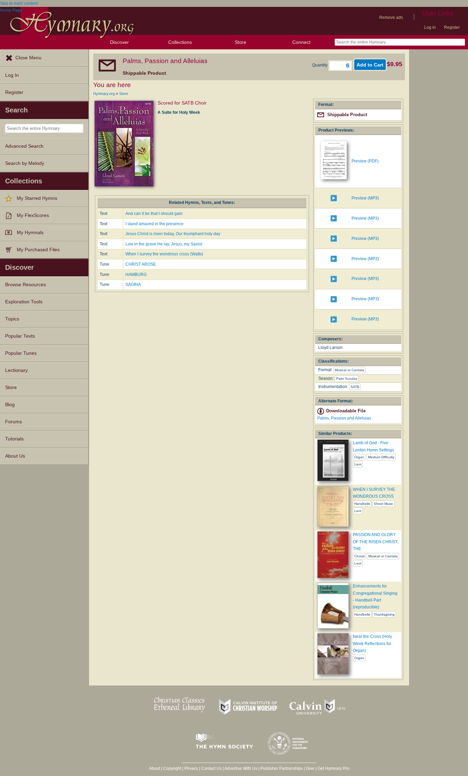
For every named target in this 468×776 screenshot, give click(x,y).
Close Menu (28, 57)
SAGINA (133, 284)
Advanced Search (24, 146)
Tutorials (14, 438)
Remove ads (391, 17)
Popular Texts (20, 336)
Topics (12, 319)
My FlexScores (33, 215)
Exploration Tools (23, 301)
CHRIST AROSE (140, 264)
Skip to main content (19, 3)
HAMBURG (136, 274)
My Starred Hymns (37, 198)
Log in (430, 27)
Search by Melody (24, 163)
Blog (10, 404)
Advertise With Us (240, 768)
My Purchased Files (38, 249)
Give (310, 768)
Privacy (191, 768)
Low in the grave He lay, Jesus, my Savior (163, 244)
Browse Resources (25, 284)
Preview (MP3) (365, 198)
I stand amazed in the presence (154, 223)
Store (240, 42)
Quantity (320, 65)
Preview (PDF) (365, 161)
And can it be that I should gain (154, 213)
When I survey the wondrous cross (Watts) (164, 254)
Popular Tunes (21, 353)
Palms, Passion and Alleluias (344, 418)
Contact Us (211, 768)
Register (452, 27)
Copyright (172, 768)
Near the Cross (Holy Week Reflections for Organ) (372, 643)
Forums (13, 421)
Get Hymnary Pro (333, 768)
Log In (12, 75)
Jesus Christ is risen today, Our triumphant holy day (172, 233)
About (154, 768)
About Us (15, 456)
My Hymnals (30, 232)
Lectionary (16, 370)
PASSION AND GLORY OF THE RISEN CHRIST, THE (375, 541)
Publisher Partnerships (281, 768)
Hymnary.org (104, 94)
